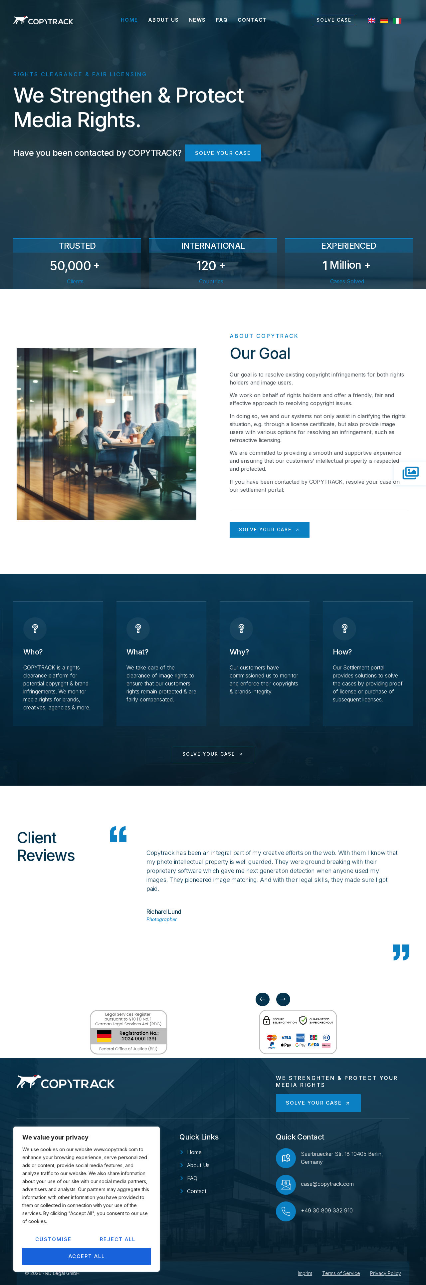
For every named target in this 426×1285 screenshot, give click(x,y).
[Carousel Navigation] (272, 999)
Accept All (87, 1256)
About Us (163, 20)
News (197, 20)
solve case (334, 20)
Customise (53, 1239)
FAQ (222, 20)
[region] (86, 1199)
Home (129, 20)
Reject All (117, 1239)
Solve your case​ (223, 153)
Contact (252, 20)
